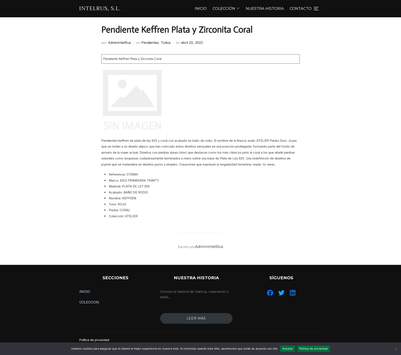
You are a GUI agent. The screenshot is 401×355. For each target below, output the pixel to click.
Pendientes (150, 42)
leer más (196, 318)
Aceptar (287, 348)
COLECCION (89, 302)
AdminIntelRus (119, 42)
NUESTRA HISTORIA (265, 8)
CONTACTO (301, 8)
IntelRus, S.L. (100, 8)
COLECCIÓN (224, 8)
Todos (166, 42)
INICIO (201, 8)
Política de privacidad (94, 340)
